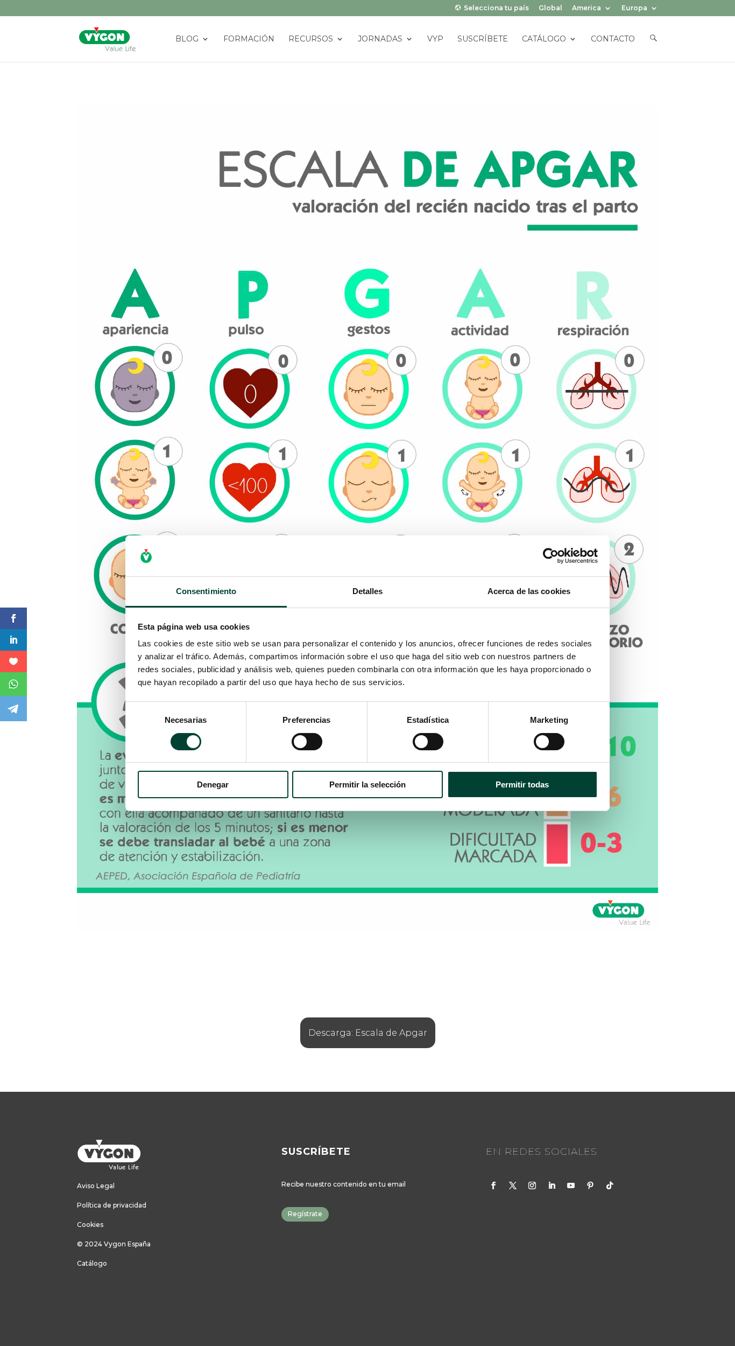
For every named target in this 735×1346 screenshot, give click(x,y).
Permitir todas (522, 784)
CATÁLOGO (544, 39)
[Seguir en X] (512, 1185)
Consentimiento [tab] (206, 591)
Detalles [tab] (367, 591)
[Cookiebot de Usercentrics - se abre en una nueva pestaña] (551, 556)
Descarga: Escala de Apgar (367, 1033)
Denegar (213, 784)
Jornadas (380, 39)
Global (550, 8)
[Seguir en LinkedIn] (551, 1185)
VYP (435, 39)
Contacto (613, 39)
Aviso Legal (96, 1186)
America (586, 8)
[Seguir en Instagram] (532, 1185)
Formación (248, 39)
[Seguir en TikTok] (609, 1185)
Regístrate (305, 1214)
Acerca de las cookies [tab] (528, 591)
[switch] (307, 741)
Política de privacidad (111, 1205)
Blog (187, 39)
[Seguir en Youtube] (570, 1185)
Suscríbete (482, 39)
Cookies (90, 1225)
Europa (634, 8)
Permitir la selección (367, 784)
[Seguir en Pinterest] (590, 1185)
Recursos (310, 39)
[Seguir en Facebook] (493, 1185)
